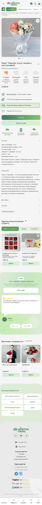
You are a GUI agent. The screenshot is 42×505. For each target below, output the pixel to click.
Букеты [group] (36, 9)
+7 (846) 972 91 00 (21, 467)
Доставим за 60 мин (12, 396)
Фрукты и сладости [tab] (10, 229)
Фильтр (3, 9)
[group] (21, 37)
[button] (20, 58)
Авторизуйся (11, 94)
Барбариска (26, 365)
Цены (33, 407)
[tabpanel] (21, 249)
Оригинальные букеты (12, 407)
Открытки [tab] (34, 229)
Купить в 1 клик (21, 123)
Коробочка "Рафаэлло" (29, 253)
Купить (11, 263)
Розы (12, 402)
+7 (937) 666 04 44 (21, 470)
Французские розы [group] (24, 9)
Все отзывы (21, 290)
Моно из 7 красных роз (9, 365)
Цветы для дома (32, 396)
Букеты (32, 402)
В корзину (21, 117)
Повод (12, 413)
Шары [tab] (24, 229)
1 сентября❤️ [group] (11, 9)
